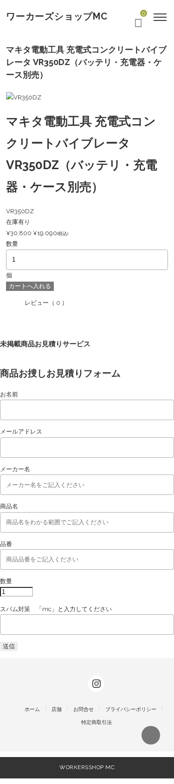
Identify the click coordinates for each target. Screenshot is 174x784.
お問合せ (83, 709)
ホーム (32, 709)
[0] (138, 24)
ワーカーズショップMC (57, 16)
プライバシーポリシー (130, 709)
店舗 (57, 709)
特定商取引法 (96, 722)
